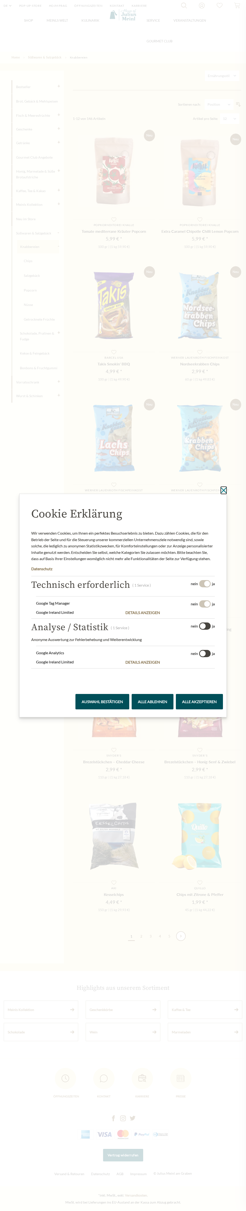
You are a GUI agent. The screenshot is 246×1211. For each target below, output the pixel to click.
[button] (170, 612)
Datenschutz (41, 568)
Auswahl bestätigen (102, 701)
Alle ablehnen (152, 701)
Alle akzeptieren (199, 701)
